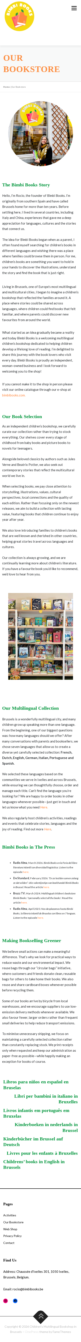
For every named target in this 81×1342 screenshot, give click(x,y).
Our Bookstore (13, 1222)
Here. (44, 807)
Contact (8, 1243)
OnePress (32, 1332)
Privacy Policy (12, 1236)
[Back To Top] (40, 1316)
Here (47, 829)
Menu (73, 8)
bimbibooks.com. (13, 395)
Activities (9, 1215)
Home (6, 86)
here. (26, 872)
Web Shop (10, 1229)
